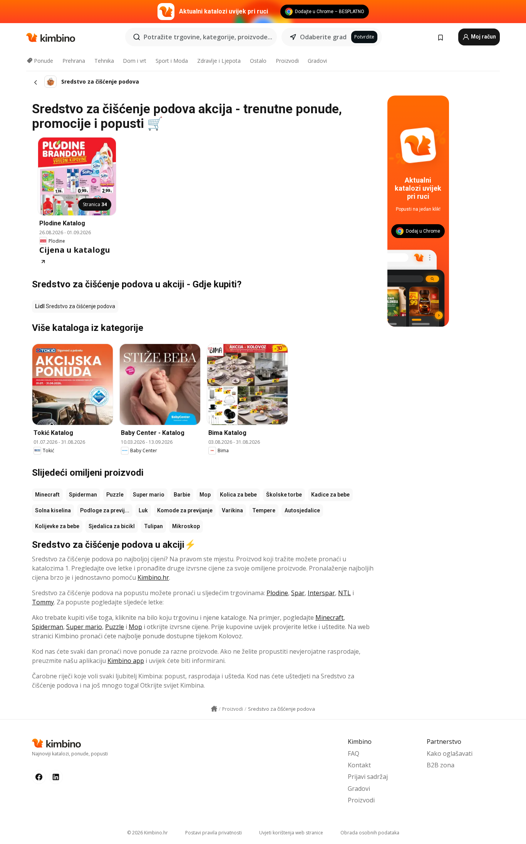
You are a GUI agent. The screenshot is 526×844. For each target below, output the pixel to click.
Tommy (43, 602)
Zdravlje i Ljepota (219, 60)
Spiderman (83, 495)
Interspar (321, 593)
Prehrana (73, 60)
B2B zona (440, 765)
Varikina (232, 510)
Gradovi (317, 60)
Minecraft (47, 495)
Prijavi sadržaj (368, 776)
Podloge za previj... (104, 510)
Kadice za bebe (330, 495)
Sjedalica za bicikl (112, 526)
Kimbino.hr (153, 577)
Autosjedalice (302, 510)
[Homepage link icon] (214, 709)
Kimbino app (125, 660)
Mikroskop (186, 526)
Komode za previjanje (185, 510)
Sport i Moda (172, 60)
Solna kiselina (53, 510)
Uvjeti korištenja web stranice (291, 832)
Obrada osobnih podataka (369, 832)
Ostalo (258, 60)
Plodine (277, 593)
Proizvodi (287, 60)
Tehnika (104, 60)
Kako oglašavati (449, 753)
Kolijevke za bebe (57, 526)
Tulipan (153, 526)
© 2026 (147, 832)
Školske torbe (284, 495)
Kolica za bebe (238, 495)
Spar (298, 593)
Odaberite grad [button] (323, 37)
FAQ (353, 753)
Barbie (182, 495)
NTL (344, 593)
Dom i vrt (134, 60)
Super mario (148, 495)
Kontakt (359, 765)
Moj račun (483, 37)
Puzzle (115, 495)
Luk (143, 510)
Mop (205, 495)
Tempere (263, 510)
